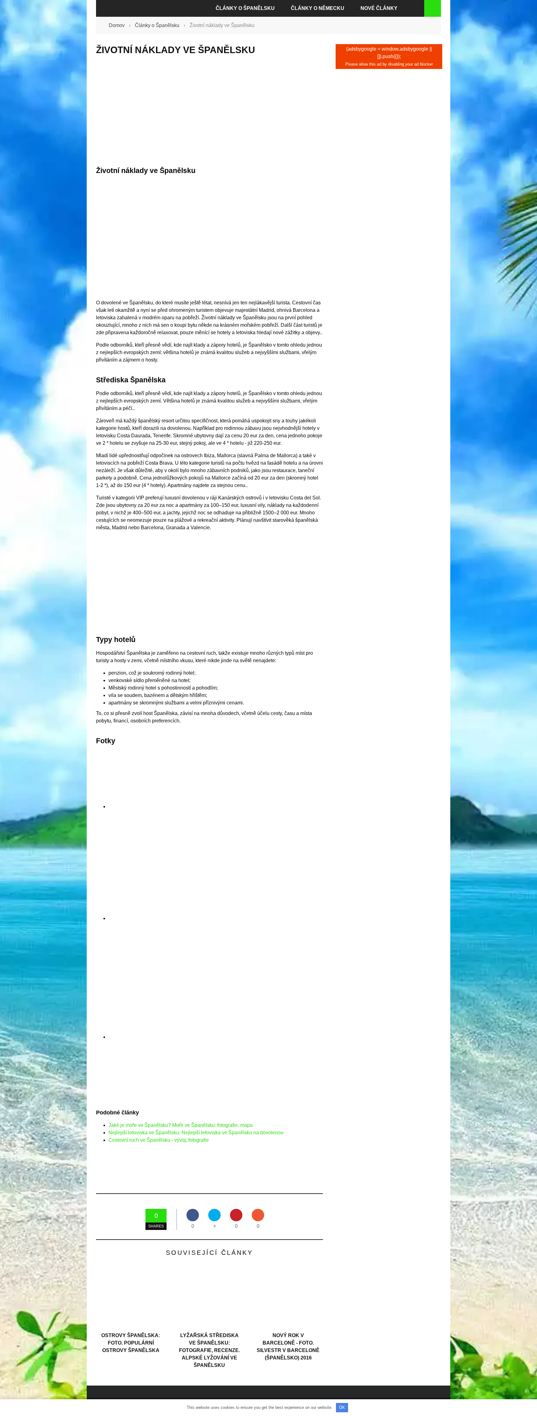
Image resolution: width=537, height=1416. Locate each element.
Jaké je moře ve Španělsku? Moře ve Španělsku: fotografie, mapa (180, 1125)
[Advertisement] (209, 110)
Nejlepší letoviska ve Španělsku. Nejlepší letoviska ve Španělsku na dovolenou (195, 1132)
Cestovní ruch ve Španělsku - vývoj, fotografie (158, 1140)
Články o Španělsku (245, 8)
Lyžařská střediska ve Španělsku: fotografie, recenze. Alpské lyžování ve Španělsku (209, 1350)
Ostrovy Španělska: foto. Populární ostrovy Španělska (130, 1343)
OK (342, 1407)
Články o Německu (317, 8)
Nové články (378, 8)
